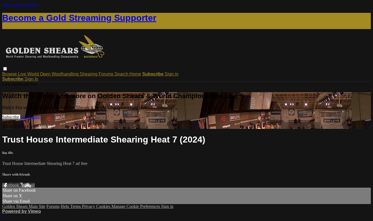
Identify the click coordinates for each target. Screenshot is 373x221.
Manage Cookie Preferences (136, 206)
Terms (76, 206)
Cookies (103, 206)
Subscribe (11, 117)
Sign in (171, 74)
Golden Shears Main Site (23, 206)
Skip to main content (20, 4)
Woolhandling (66, 74)
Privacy (89, 206)
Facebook (11, 185)
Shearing (89, 74)
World (33, 74)
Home (135, 74)
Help (65, 206)
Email (30, 185)
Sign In (31, 79)
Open (46, 74)
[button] (5, 69)
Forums (106, 74)
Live (22, 74)
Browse (10, 74)
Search (121, 74)
